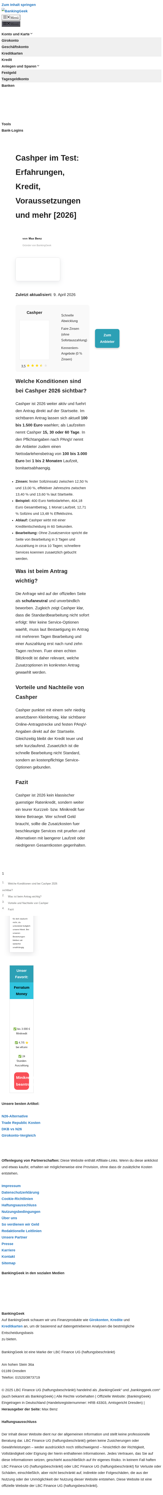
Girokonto (10, 40)
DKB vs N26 (12, 1129)
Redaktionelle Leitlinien (22, 1231)
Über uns (9, 1218)
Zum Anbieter (107, 338)
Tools (6, 124)
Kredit (7, 60)
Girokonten (98, 1320)
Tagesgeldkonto (15, 79)
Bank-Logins (12, 130)
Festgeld (9, 73)
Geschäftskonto (15, 47)
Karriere (8, 1250)
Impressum (11, 1186)
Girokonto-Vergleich (19, 1135)
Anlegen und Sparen (19, 66)
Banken (8, 86)
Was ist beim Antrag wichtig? (24, 896)
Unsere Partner (14, 1237)
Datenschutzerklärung (20, 1192)
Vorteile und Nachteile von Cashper (28, 903)
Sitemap (9, 1263)
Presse (7, 1244)
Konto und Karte (16, 34)
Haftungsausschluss (19, 1205)
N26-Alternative (15, 1116)
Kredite (116, 1320)
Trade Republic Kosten (21, 1123)
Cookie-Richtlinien (17, 1199)
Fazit (11, 909)
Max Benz (35, 238)
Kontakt (8, 1257)
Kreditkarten (12, 53)
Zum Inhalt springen (19, 5)
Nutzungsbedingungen (21, 1212)
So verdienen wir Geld (20, 1224)
